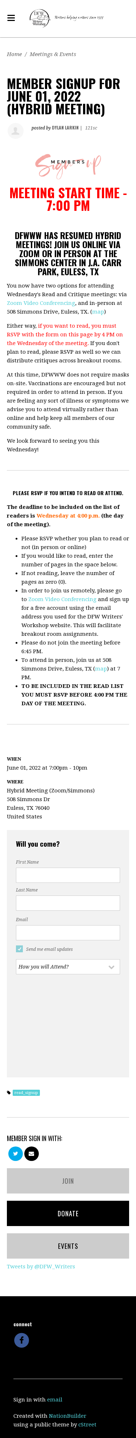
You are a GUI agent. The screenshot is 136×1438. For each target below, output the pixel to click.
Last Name (27, 890)
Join (68, 1181)
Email (22, 919)
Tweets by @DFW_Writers (41, 1266)
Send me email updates (49, 949)
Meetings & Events (53, 54)
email (54, 1399)
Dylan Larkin (65, 127)
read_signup (26, 1092)
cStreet (87, 1424)
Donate (68, 1213)
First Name (27, 862)
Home (14, 54)
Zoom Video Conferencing (41, 303)
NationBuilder (67, 1416)
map (98, 312)
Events (68, 1246)
